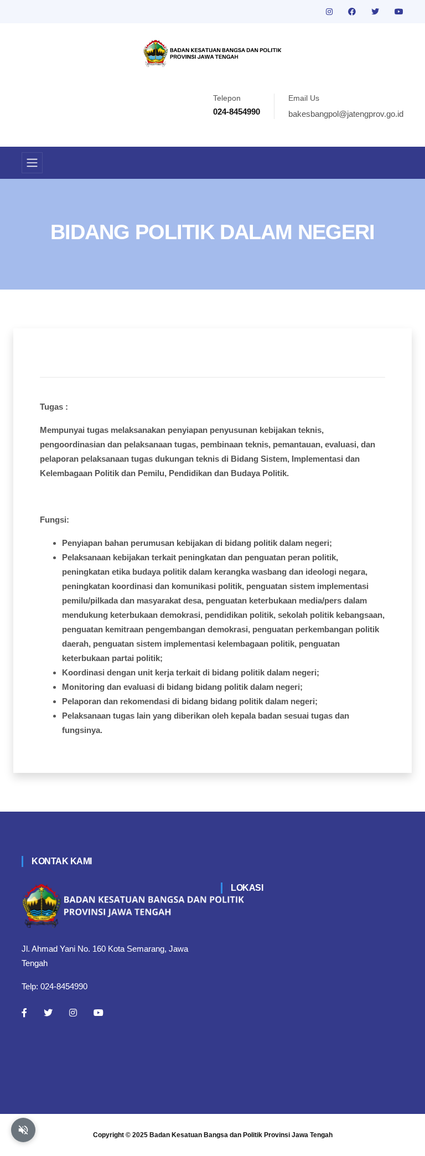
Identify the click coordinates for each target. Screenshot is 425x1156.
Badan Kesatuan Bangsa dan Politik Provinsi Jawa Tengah (241, 1135)
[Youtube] (98, 1013)
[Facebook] (24, 1013)
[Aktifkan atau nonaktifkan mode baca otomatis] (23, 1130)
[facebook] (353, 11)
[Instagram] (73, 1013)
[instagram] (330, 11)
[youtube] (399, 11)
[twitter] (376, 11)
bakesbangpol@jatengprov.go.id (345, 113)
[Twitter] (48, 1013)
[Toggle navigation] (32, 162)
